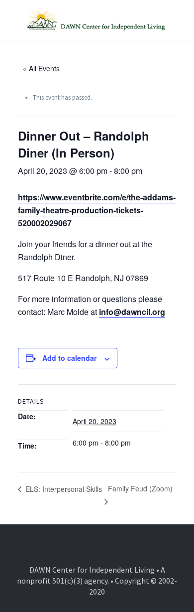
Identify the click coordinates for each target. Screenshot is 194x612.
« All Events (41, 68)
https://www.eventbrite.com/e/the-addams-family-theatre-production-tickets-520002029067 (97, 210)
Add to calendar (69, 358)
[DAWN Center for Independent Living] (97, 20)
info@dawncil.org (132, 311)
